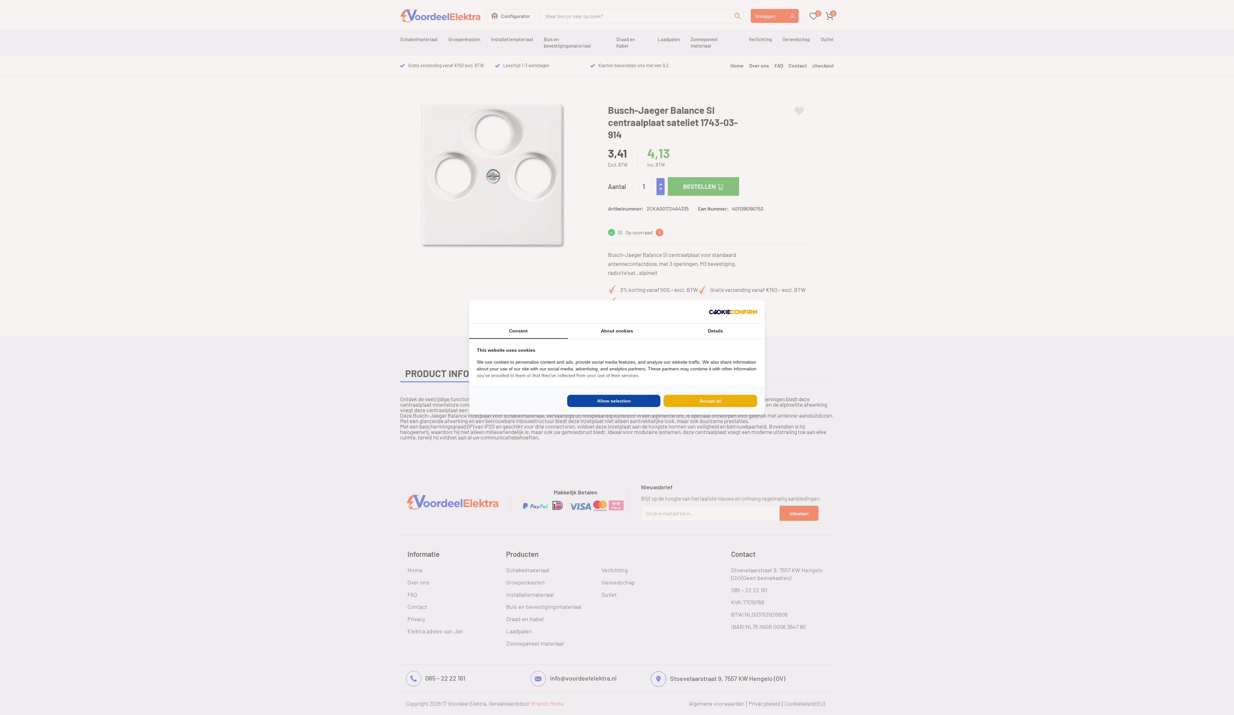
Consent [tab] (518, 330)
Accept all (710, 400)
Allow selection (614, 400)
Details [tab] (715, 330)
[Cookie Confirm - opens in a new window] (733, 312)
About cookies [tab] (617, 330)
